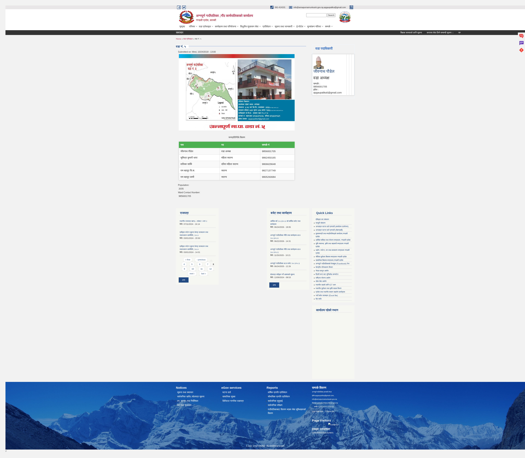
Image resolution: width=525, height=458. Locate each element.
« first (187, 260)
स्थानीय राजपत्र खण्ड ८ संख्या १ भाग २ (193, 221)
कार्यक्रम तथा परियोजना (225, 26)
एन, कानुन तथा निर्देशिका (187, 401)
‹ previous (201, 260)
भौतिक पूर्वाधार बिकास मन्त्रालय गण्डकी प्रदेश (331, 257)
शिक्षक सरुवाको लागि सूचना (394, 32)
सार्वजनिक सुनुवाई (275, 401)
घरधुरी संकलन (320, 223)
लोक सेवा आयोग (321, 281)
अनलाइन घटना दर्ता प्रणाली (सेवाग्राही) (329, 230)
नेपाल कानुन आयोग (322, 271)
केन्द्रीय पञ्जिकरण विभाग (324, 267)
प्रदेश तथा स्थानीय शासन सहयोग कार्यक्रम (330, 292)
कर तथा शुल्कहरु (184, 405)
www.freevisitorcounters (322, 432)
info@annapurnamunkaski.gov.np (324, 399)
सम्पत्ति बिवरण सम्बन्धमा (450, 32)
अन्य (183, 280)
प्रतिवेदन (266, 26)
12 (210, 269)
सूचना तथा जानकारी (283, 26)
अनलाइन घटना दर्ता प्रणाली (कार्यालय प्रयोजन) (332, 226)
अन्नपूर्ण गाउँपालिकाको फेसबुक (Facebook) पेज (332, 263)
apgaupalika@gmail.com (324, 396)
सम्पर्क (327, 26)
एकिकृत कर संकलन (322, 219)
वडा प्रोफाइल (205, 26)
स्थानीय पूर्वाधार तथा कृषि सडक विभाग (328, 288)
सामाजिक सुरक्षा (228, 396)
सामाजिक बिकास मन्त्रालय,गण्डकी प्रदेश (329, 260)
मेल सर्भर (319, 299)
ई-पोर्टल (299, 26)
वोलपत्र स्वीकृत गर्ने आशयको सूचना (282, 274)
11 (202, 269)
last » (203, 273)
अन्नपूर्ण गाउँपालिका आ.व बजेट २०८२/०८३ (285, 263)
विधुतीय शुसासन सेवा (249, 26)
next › (192, 273)
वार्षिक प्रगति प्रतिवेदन (277, 392)
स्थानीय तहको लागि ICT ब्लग (326, 285)
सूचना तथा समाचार (185, 392)
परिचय (192, 26)
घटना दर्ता (226, 392)
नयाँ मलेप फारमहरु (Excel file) (327, 295)
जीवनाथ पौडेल (323, 71)
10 (193, 269)
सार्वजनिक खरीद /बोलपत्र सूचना (190, 396)
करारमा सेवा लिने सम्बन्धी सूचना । (423, 32)
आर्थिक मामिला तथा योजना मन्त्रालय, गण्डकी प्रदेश (333, 240)
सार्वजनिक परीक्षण (275, 405)
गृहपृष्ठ (182, 26)
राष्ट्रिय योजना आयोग (323, 278)
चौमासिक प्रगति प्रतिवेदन (279, 396)
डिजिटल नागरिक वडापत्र (233, 401)
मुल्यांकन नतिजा (314, 26)
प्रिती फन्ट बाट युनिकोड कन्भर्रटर (327, 274)
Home (178, 39)
